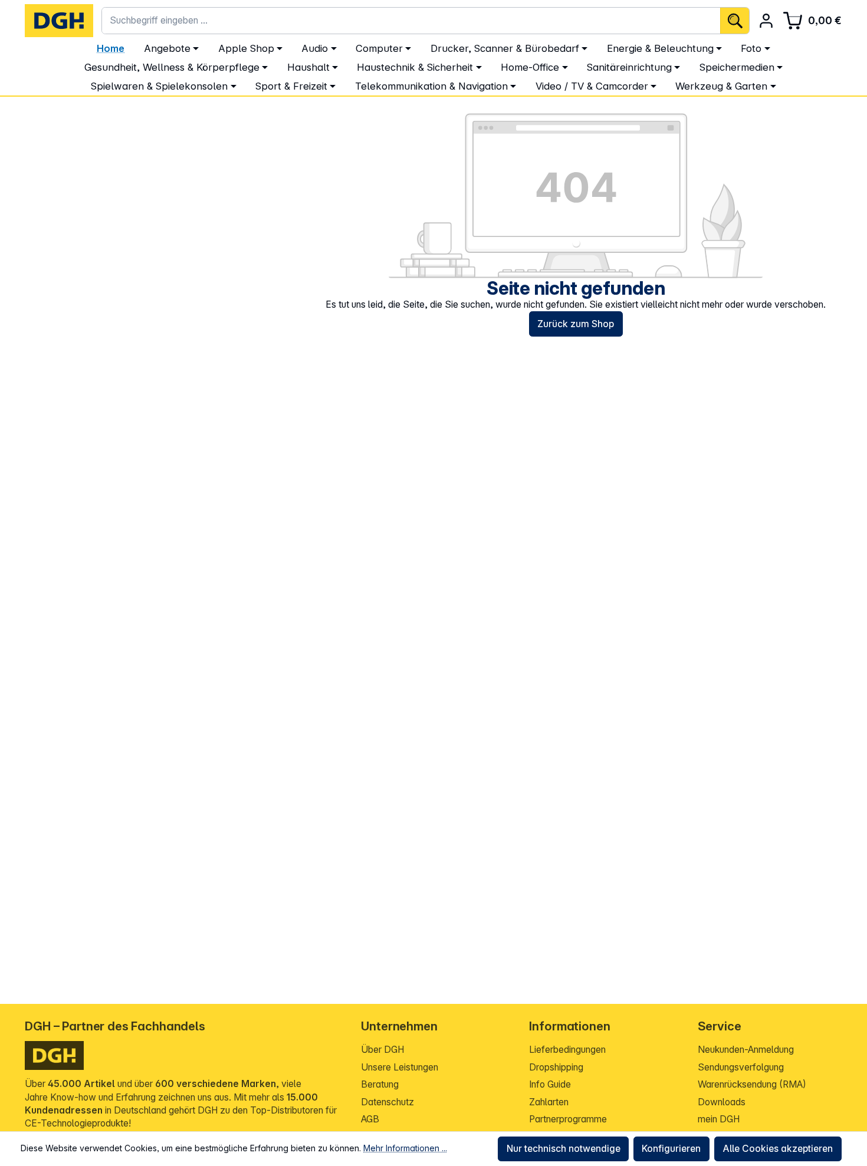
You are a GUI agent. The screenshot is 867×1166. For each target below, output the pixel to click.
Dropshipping (556, 1067)
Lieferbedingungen (567, 1049)
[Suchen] (734, 21)
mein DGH (719, 1119)
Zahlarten (549, 1102)
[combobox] (411, 21)
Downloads (722, 1102)
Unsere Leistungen (399, 1067)
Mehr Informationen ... (405, 1148)
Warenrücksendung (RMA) (752, 1084)
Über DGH (382, 1049)
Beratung (380, 1084)
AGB (370, 1119)
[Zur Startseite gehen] (59, 20)
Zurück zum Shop (575, 324)
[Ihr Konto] (765, 20)
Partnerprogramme (568, 1119)
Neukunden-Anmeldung (746, 1049)
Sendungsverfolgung (741, 1067)
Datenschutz (387, 1102)
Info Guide (550, 1084)
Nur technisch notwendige (563, 1148)
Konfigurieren (671, 1148)
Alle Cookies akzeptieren (777, 1148)
